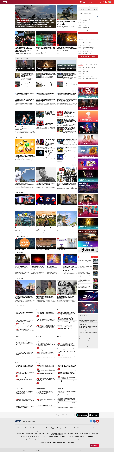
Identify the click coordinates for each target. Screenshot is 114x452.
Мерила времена (61, 427)
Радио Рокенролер (69, 439)
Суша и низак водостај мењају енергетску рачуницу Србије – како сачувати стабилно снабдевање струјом (66, 344)
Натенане (19, 278)
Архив (57, 439)
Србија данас (36, 427)
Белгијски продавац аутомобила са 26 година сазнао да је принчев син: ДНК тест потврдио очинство (50, 142)
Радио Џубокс (78, 439)
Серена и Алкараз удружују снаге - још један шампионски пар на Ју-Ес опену (67, 369)
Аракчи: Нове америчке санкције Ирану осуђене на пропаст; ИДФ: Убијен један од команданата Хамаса (70, 83)
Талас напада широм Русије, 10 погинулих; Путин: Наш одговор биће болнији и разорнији (67, 48)
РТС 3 (32, 436)
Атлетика (63, 431)
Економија (60, 336)
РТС (50, 2)
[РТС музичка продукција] (88, 295)
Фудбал (17, 363)
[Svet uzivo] (88, 128)
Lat (96, 2)
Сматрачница (90, 427)
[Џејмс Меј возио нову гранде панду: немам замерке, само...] (60, 149)
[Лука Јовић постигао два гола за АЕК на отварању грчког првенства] (60, 129)
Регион (38, 310)
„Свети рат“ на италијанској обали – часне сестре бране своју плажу (25, 407)
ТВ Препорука (21, 192)
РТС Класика (62, 436)
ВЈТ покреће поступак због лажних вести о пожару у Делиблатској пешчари (48, 83)
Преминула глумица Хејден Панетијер (45, 402)
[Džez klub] (88, 176)
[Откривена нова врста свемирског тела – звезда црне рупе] (38, 259)
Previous (79, 16)
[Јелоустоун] (88, 199)
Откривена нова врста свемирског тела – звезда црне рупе (37, 268)
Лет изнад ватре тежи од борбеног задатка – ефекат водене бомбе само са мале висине (67, 23)
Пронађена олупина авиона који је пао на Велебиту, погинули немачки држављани (45, 320)
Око (17, 91)
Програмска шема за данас (88, 33)
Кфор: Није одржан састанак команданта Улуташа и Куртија (49, 74)
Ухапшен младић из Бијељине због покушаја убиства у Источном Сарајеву (24, 357)
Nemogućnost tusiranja (84, 330)
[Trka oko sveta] (88, 92)
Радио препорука (22, 236)
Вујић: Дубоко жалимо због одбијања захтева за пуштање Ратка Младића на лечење (24, 316)
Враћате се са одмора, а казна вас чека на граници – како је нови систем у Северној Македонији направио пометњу (46, 326)
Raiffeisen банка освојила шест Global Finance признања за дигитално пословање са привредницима (25, 228)
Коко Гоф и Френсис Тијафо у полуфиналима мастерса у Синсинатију (66, 373)
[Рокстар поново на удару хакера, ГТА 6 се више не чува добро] (22, 259)
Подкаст (96, 427)
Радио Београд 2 (34, 439)
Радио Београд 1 (25, 439)
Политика (18, 310)
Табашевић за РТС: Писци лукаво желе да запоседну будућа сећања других (25, 68)
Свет (58, 310)
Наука (71, 433)
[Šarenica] (88, 211)
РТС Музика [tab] (94, 39)
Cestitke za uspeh (83, 336)
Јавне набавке (56, 442)
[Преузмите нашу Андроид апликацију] (82, 415)
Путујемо (47, 433)
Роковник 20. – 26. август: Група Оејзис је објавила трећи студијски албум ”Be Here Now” (66, 184)
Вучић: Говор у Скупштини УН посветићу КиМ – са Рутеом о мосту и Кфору (24, 321)
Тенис (59, 363)
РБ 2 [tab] (86, 64)
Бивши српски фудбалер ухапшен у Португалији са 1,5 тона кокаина (65, 326)
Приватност (18, 450)
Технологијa (60, 388)
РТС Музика (82, 436)
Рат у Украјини (69, 427)
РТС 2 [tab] (88, 16)
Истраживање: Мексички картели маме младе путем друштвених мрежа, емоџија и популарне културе (25, 156)
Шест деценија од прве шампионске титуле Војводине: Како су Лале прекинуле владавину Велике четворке (67, 100)
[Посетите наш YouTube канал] (97, 421)
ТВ (33, 2)
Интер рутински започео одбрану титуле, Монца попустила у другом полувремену (24, 380)
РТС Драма (49, 436)
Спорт (18, 2)
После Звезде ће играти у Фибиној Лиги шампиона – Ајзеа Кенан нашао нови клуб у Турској (46, 379)
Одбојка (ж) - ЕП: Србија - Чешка (44, 204)
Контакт (44, 442)
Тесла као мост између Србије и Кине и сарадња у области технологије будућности (70, 268)
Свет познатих (40, 388)
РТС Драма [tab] (82, 39)
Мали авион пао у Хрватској (43, 322)
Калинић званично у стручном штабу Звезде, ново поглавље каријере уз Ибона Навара (46, 370)
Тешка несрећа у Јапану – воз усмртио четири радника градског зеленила (65, 329)
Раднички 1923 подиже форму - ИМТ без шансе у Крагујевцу (25, 376)
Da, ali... (80, 318)
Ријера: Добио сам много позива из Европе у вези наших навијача (69, 112)
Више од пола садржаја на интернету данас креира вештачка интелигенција (69, 156)
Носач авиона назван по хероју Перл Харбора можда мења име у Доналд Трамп (25, 396)
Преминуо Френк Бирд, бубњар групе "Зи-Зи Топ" (46, 400)
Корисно (19, 209)
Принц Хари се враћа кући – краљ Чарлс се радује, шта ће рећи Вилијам (45, 396)
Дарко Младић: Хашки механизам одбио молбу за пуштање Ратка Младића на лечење (24, 353)
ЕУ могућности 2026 (57, 428)
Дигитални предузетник (84, 433)
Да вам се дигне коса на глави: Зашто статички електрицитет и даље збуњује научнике (45, 68)
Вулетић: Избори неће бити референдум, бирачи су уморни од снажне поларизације (25, 330)
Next (97, 16)
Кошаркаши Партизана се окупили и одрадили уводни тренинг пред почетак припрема (45, 374)
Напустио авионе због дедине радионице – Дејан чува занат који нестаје (25, 400)
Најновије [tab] (81, 254)
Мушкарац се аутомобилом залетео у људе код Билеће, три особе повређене (69, 74)
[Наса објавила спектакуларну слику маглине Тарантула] (54, 259)
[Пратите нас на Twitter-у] (91, 421)
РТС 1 (24, 436)
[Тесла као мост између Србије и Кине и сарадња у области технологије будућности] (70, 259)
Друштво (38, 336)
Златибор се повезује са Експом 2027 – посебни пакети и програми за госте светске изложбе (66, 228)
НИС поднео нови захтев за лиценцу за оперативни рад (66, 348)
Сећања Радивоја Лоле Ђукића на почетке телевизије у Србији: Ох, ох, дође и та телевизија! (24, 100)
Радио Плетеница (59, 439)
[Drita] (88, 223)
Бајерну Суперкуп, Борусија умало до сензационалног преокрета (24, 369)
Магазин (28, 2)
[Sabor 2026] (88, 164)
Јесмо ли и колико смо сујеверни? (23, 247)
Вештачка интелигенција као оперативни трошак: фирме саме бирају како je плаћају (67, 407)
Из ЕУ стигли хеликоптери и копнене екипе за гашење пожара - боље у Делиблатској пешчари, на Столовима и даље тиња (35, 19)
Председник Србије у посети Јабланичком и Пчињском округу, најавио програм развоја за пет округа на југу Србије (24, 49)
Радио (38, 2)
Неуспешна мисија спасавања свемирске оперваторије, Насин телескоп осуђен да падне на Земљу (66, 399)
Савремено (20, 252)
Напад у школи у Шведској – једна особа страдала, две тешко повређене (66, 322)
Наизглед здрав (59, 434)
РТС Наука (43, 436)
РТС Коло (69, 436)
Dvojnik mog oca (82, 324)
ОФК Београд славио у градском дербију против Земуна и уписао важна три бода (69, 121)
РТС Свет (37, 436)
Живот (23, 433)
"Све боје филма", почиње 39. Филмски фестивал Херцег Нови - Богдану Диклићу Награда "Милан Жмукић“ (70, 141)
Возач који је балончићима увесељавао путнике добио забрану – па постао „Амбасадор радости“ (24, 392)
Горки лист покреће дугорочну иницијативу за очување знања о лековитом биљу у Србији (46, 228)
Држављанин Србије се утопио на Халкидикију (28, 82)
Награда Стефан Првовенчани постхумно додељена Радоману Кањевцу (45, 184)
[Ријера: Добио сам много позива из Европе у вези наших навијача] (60, 113)
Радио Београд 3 (43, 439)
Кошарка (38, 363)
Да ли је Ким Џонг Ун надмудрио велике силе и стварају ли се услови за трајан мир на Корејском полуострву (66, 318)
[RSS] (106, 2)
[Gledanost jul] (88, 151)
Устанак (59, 248)
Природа (76, 433)
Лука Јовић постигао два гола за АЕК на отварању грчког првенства (69, 128)
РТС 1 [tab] (82, 16)
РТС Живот (55, 436)
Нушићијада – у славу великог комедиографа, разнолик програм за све (24, 184)
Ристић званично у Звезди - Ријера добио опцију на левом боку (50, 122)
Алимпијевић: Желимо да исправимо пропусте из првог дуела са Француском (24, 128)
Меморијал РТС (84, 431)
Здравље (60, 433)
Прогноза (81, 9)
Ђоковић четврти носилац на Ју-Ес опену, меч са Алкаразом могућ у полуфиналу (50, 113)
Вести (12, 2)
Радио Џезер (94, 439)
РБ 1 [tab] (81, 64)
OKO (23, 2)
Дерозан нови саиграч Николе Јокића (44, 383)
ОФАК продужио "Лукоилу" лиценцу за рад (66, 352)
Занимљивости (19, 388)
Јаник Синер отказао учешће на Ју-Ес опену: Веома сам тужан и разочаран (66, 381)
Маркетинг (49, 442)
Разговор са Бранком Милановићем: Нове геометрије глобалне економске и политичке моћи (45, 100)
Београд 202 (51, 439)
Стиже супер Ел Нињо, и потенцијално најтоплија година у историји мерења (50, 153)
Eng (100, 2)
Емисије (44, 2)
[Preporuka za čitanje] (88, 235)
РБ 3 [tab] (91, 64)
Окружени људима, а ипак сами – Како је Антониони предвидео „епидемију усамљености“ (66, 297)
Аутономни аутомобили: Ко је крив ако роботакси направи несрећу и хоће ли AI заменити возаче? (45, 297)
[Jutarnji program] (88, 116)
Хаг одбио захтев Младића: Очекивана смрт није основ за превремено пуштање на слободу (28, 75)
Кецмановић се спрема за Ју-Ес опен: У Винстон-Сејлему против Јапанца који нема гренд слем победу (67, 377)
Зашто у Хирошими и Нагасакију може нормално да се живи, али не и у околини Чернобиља (24, 297)
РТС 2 (28, 436)
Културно (19, 165)
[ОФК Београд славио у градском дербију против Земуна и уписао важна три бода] (60, 121)
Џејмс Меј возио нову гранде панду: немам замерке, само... (70, 148)
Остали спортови (76, 431)
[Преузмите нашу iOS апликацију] (94, 415)
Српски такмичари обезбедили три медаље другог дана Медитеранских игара (45, 48)
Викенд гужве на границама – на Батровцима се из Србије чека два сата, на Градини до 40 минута (46, 344)
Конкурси (63, 442)
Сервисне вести (81, 427)
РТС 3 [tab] (94, 16)
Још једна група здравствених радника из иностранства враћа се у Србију (46, 358)
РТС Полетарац (89, 436)
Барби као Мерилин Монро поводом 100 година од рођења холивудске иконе (24, 403)
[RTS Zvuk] (88, 187)
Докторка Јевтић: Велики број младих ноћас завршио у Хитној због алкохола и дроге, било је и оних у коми (46, 349)
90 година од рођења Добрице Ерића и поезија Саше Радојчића (45, 247)
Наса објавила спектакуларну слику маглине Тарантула (52, 268)
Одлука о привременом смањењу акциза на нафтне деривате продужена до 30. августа (66, 340)
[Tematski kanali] (88, 247)
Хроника (17, 336)
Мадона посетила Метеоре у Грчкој (44, 405)
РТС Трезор (75, 436)
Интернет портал (70, 442)
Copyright (23, 450)
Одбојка (46, 431)
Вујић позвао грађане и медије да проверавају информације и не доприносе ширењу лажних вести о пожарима (46, 340)
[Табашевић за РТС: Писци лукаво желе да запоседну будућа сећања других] (25, 65)
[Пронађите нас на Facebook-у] (94, 421)
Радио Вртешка (85, 439)
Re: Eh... (80, 343)
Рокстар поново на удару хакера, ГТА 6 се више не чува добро (21, 268)
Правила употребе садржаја (32, 450)
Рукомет (51, 431)
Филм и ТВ (66, 433)
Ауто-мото (68, 431)
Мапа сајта (94, 445)
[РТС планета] (86, 2)
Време (75, 427)
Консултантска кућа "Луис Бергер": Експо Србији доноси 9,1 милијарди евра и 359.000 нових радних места (66, 356)
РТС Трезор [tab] (88, 39)
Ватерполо (56, 431)
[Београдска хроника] (88, 139)
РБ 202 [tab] (95, 64)
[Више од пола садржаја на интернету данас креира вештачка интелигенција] (60, 157)
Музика (35, 433)
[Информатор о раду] (88, 307)
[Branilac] (88, 104)
